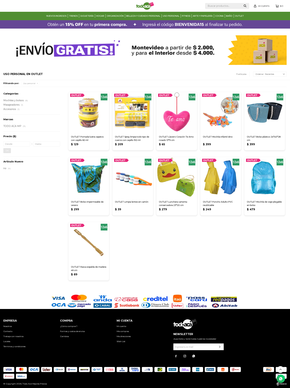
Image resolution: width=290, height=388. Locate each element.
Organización (115, 16)
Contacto (7, 331)
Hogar (100, 16)
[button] (245, 6)
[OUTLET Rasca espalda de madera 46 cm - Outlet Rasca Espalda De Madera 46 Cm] (88, 242)
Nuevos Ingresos (56, 16)
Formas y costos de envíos (72, 331)
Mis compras (123, 331)
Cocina (219, 16)
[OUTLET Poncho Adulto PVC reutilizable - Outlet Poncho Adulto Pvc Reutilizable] (220, 177)
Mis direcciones (124, 336)
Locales (6, 341)
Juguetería (87, 16)
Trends (73, 16)
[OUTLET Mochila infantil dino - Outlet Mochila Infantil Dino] (220, 112)
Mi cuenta (121, 326)
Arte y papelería (203, 16)
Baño (229, 16)
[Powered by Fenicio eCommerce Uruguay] (282, 383)
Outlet (239, 16)
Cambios (64, 336)
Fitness (186, 16)
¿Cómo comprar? (68, 326)
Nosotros (7, 326)
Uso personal (171, 16)
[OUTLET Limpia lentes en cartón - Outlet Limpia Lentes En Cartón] (132, 177)
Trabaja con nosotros (13, 336)
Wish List (121, 341)
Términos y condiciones (14, 346)
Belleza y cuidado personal (143, 16)
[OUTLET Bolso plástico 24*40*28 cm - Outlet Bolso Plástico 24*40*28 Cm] (264, 112)
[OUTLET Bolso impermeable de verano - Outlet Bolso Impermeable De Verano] (88, 177)
